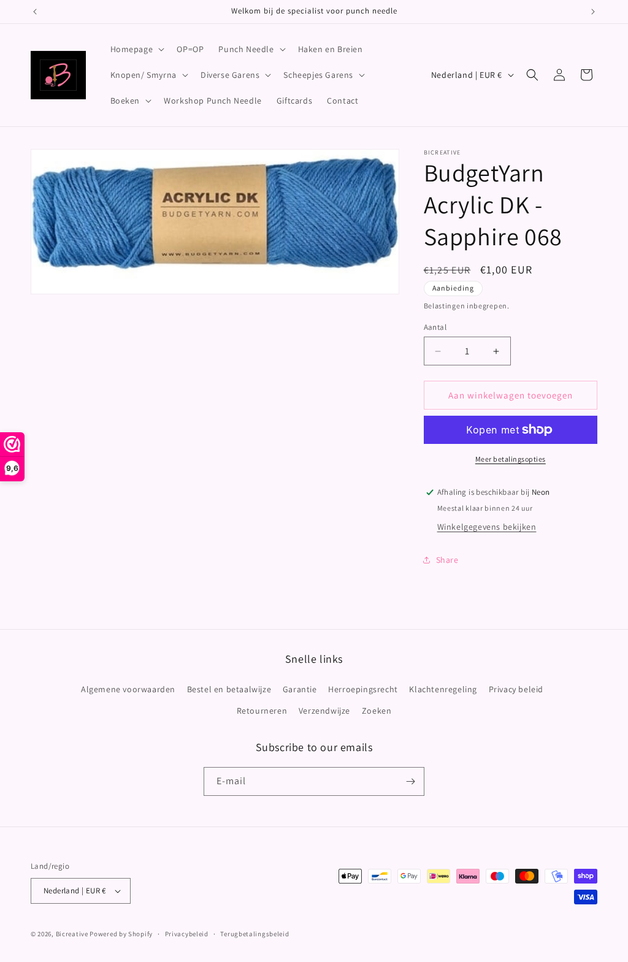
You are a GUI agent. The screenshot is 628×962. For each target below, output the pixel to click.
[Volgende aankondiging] (593, 11)
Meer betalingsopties (510, 459)
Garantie (300, 689)
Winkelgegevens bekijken (487, 526)
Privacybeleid (187, 934)
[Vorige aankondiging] (34, 11)
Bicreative (72, 934)
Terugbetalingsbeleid (254, 934)
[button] (136, 49)
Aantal (435, 327)
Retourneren (262, 710)
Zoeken (377, 710)
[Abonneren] (410, 781)
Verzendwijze (324, 710)
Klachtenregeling (443, 689)
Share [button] (447, 559)
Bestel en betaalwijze (229, 689)
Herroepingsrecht (363, 689)
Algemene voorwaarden (128, 689)
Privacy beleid (516, 689)
